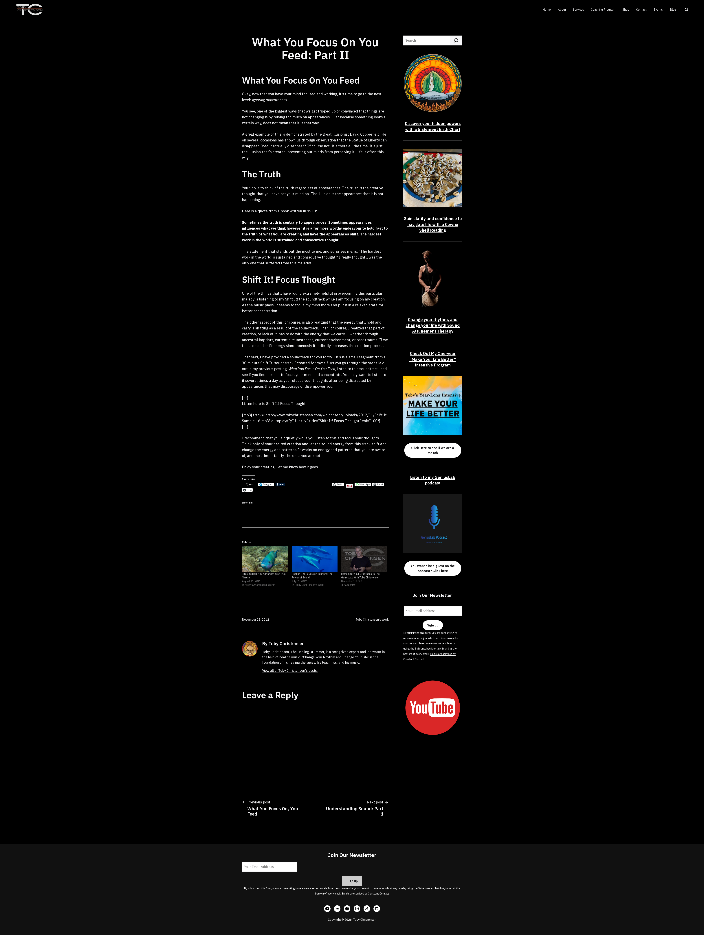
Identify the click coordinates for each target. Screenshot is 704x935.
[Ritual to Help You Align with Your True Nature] (265, 559)
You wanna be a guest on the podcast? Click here (433, 568)
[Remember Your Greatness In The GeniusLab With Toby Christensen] (364, 559)
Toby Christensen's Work (372, 619)
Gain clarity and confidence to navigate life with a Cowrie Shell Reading (433, 224)
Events (658, 9)
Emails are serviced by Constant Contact (365, 893)
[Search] (456, 40)
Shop (625, 9)
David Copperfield (365, 134)
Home (547, 9)
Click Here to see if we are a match (432, 450)
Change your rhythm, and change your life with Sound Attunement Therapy (433, 325)
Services (578, 9)
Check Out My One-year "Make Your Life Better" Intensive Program (432, 359)
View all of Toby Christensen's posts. (290, 670)
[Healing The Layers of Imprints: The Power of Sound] (315, 559)
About (562, 9)
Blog (673, 9)
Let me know (287, 466)
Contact (641, 9)
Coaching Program (603, 9)
